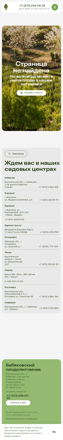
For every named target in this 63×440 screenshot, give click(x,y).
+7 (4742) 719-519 (48, 246)
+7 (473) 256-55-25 (32, 5)
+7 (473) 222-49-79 (48, 200)
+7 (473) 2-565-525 (48, 187)
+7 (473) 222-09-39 (48, 264)
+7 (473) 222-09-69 (14, 219)
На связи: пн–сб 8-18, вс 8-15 (35, 8)
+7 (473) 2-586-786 (48, 296)
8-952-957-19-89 (14, 281)
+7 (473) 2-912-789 (49, 232)
